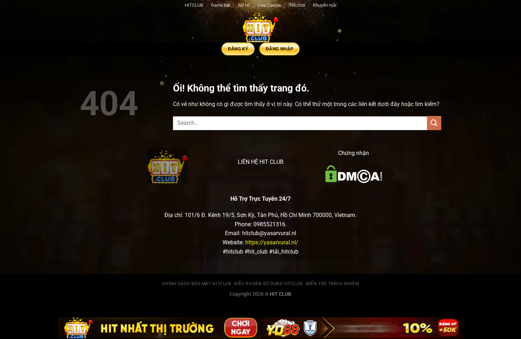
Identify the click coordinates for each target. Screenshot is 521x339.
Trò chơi (297, 5)
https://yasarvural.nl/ (271, 242)
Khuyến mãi (324, 5)
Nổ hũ (244, 5)
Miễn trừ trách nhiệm (332, 283)
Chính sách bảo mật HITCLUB (196, 283)
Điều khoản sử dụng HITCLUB (268, 283)
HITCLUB (194, 5)
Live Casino (269, 5)
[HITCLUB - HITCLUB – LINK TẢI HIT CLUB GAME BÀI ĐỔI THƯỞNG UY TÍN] (260, 27)
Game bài (220, 5)
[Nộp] (434, 123)
